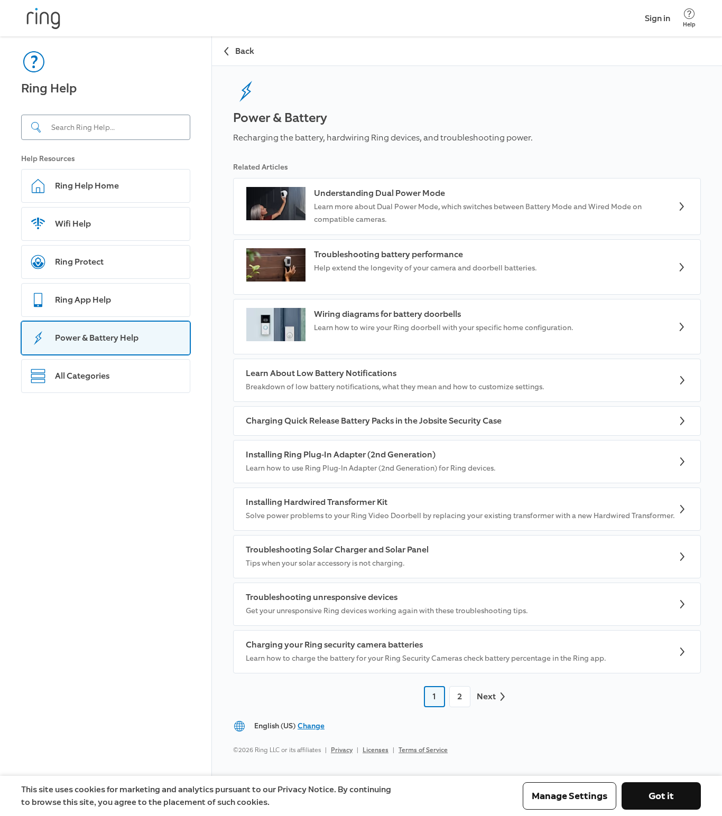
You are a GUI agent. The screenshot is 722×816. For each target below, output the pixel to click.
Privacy (342, 750)
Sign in (657, 18)
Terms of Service (423, 750)
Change (311, 726)
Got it (661, 796)
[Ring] (43, 18)
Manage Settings (569, 796)
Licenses (375, 750)
